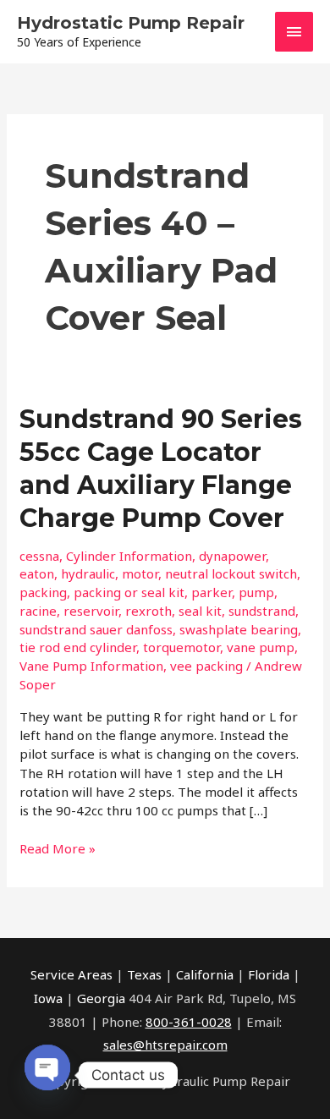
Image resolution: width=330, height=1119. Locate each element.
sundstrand (261, 610)
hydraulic (88, 573)
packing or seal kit (129, 592)
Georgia (101, 998)
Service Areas (71, 974)
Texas (144, 974)
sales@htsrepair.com (165, 1044)
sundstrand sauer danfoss (96, 629)
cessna (39, 555)
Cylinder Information (129, 555)
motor (140, 573)
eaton (36, 573)
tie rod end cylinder (77, 647)
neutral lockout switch (231, 573)
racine (38, 610)
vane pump (260, 647)
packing (43, 592)
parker (211, 592)
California (205, 974)
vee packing (206, 665)
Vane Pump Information (91, 665)
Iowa (48, 998)
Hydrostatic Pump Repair (131, 23)
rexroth (148, 610)
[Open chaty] (47, 1068)
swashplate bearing (238, 629)
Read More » (57, 848)
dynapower (232, 555)
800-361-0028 (189, 1021)
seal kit (200, 610)
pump (256, 592)
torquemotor (181, 647)
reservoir (90, 610)
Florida (268, 974)
